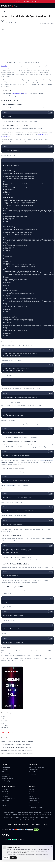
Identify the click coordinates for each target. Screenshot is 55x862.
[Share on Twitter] (6, 23)
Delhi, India (5, 796)
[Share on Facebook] (9, 23)
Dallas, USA (5, 789)
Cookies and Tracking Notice (37, 807)
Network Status (6, 803)
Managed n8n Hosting (45, 817)
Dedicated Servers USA (10, 812)
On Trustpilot (21, 839)
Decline (6, 857)
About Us (31, 789)
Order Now (37, 1)
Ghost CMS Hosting (34, 771)
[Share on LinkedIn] (12, 23)
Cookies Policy (24, 852)
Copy (50, 112)
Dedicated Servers (7, 767)
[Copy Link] (18, 23)
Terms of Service (34, 798)
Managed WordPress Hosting (27, 820)
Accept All (13, 857)
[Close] (51, 846)
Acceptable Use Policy (35, 803)
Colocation (5, 771)
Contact (31, 796)
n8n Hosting (32, 774)
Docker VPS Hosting (7, 778)
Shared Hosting (6, 776)
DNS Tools (4, 805)
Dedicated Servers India (10, 814)
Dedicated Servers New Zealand (27, 814)
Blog (30, 794)
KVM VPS (26, 93)
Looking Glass (5, 800)
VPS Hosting (5, 769)
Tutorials (31, 791)
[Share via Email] (15, 23)
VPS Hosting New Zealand (44, 814)
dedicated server (17, 93)
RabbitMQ (4, 66)
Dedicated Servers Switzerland (42, 812)
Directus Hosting (34, 769)
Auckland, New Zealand (8, 798)
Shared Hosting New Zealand (30, 817)
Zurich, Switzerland (7, 794)
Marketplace (5, 774)
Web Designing (6, 781)
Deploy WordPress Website (36, 767)
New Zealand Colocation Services (12, 817)
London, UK (5, 791)
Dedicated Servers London (25, 812)
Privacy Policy (33, 800)
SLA (30, 805)
